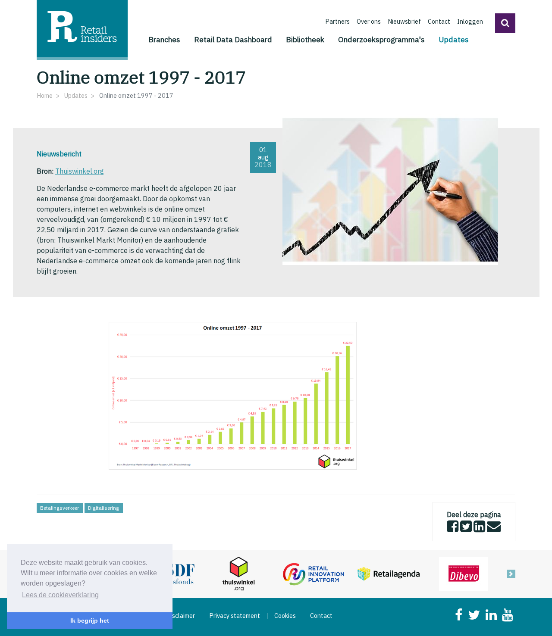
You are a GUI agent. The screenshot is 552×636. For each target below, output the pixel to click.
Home (45, 95)
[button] (505, 23)
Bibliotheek (305, 39)
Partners (337, 21)
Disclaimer (180, 616)
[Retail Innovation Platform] (313, 573)
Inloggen (470, 21)
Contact (439, 21)
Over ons (369, 21)
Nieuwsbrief (404, 21)
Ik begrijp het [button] (89, 620)
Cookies (285, 616)
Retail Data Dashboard (233, 39)
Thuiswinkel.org (79, 171)
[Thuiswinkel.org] (238, 573)
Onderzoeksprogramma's (381, 39)
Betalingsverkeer (59, 508)
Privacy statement (234, 616)
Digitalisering (103, 508)
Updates (454, 39)
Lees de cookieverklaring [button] (60, 595)
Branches (164, 39)
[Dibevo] (464, 573)
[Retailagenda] (389, 573)
